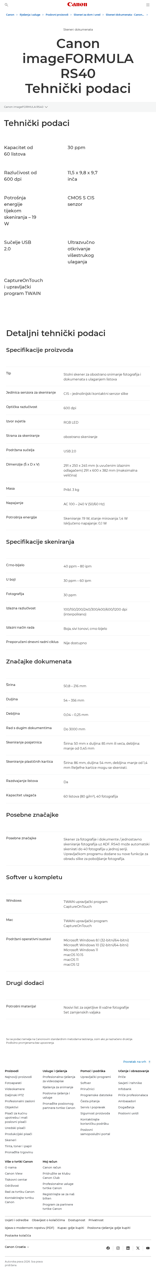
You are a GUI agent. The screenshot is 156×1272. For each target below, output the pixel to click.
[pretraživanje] (6, 5)
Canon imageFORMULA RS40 (23, 106)
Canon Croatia (15, 1247)
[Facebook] (108, 1248)
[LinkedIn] (128, 1248)
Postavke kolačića (18, 1235)
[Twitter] (138, 1248)
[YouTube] (148, 1248)
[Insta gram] (118, 1248)
